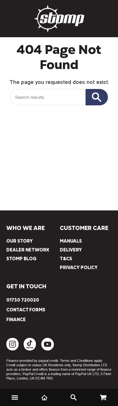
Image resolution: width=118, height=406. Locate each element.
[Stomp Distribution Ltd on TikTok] (30, 349)
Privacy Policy (79, 268)
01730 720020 (22, 300)
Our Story (19, 241)
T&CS (66, 259)
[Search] (74, 397)
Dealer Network (27, 250)
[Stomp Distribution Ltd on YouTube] (47, 349)
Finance (16, 320)
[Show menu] (15, 397)
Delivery (71, 250)
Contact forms (25, 310)
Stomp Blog (21, 259)
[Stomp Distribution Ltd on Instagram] (12, 349)
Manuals (71, 241)
